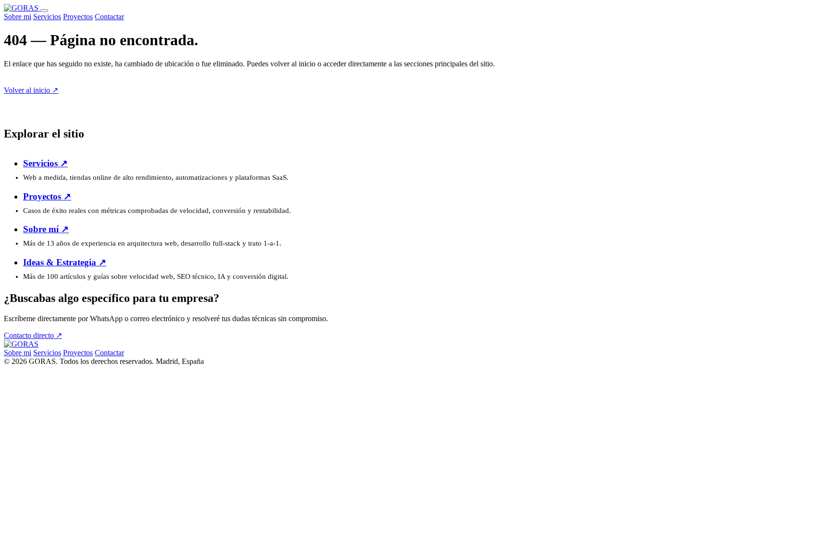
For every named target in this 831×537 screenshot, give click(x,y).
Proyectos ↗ (47, 196)
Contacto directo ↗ (33, 335)
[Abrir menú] (44, 10)
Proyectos (78, 16)
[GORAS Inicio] (22, 8)
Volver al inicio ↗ (31, 90)
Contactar (109, 16)
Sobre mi (17, 16)
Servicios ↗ (45, 163)
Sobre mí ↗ (46, 229)
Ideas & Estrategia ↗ (64, 262)
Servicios (47, 16)
